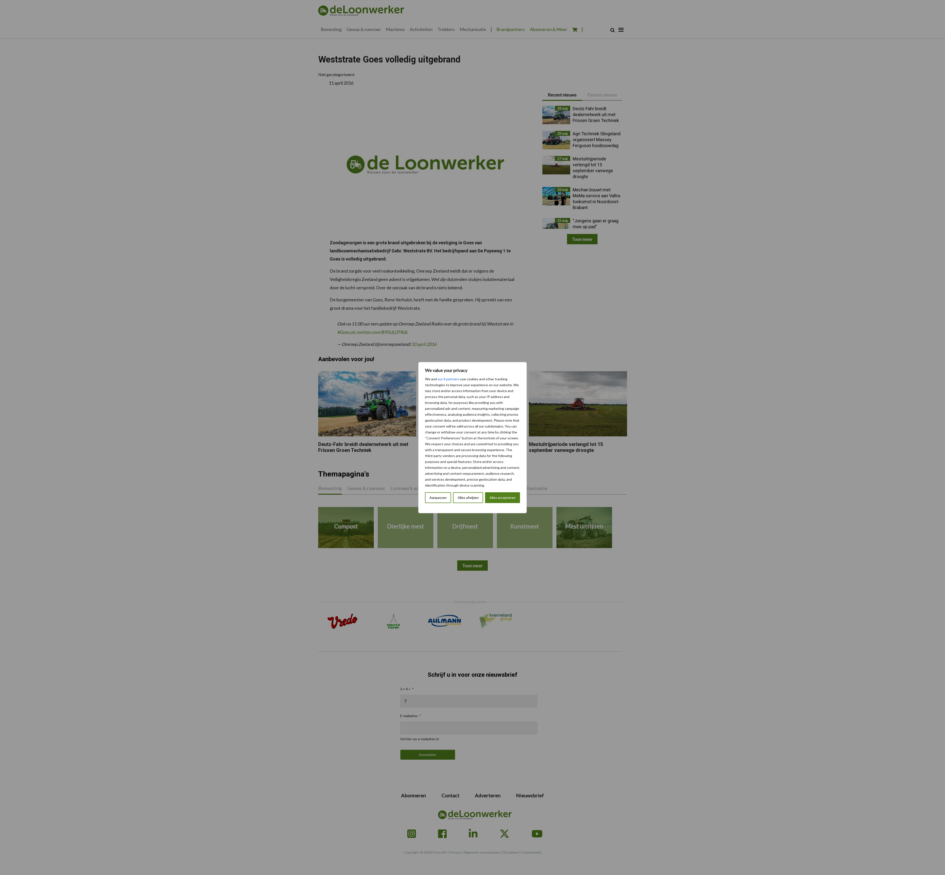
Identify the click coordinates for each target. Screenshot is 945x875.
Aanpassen (438, 497)
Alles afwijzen (468, 497)
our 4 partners (448, 379)
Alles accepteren (502, 497)
